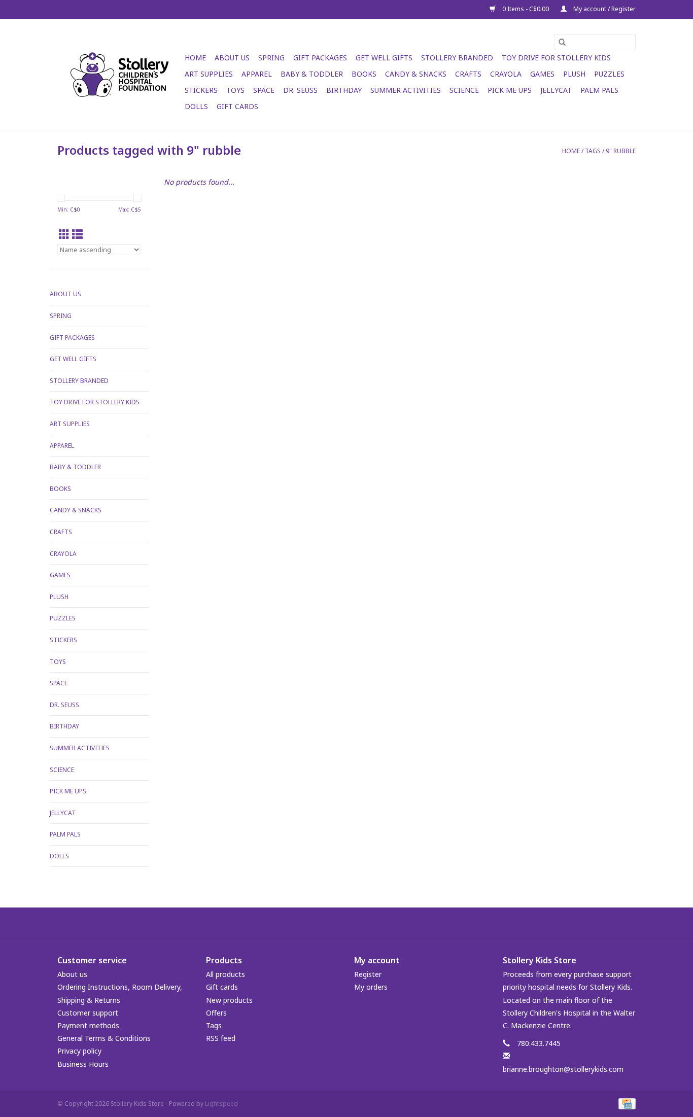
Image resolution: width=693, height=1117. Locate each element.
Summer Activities (405, 90)
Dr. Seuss (300, 90)
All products (225, 974)
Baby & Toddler (312, 74)
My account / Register (604, 9)
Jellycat (556, 90)
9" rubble (621, 151)
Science (464, 90)
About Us (232, 57)
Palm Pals (599, 90)
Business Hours (83, 1064)
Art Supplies (209, 74)
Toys (235, 90)
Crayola (506, 74)
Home (195, 57)
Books (364, 74)
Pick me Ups (510, 90)
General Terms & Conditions (104, 1038)
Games (542, 74)
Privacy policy (79, 1051)
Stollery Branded (457, 57)
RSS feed (220, 1038)
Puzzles (609, 74)
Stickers (201, 90)
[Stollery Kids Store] (119, 75)
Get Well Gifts (384, 57)
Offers (216, 1013)
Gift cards (237, 106)
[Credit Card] (625, 1103)
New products (229, 1000)
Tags (593, 151)
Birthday (344, 90)
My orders (371, 987)
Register (368, 974)
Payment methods (88, 1025)
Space (263, 90)
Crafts (468, 74)
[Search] (562, 42)
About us (72, 974)
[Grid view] (64, 234)
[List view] (77, 234)
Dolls (196, 106)
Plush (574, 74)
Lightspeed (221, 1103)
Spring (271, 57)
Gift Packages (320, 57)
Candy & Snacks (415, 74)
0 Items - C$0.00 (525, 9)
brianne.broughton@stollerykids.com (563, 1069)
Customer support (87, 1013)
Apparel (256, 74)
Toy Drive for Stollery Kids (556, 57)
